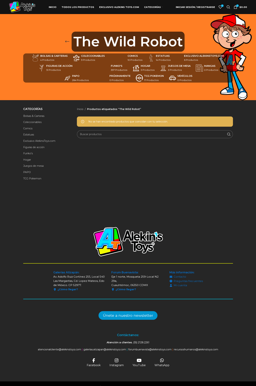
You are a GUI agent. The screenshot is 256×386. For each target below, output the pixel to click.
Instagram (116, 365)
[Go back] (67, 41)
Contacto (180, 276)
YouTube (139, 365)
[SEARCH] (229, 134)
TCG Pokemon (32, 178)
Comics (27, 128)
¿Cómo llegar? (68, 289)
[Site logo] (22, 6)
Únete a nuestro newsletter (128, 315)
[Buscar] (228, 7)
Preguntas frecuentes (188, 281)
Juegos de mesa (33, 165)
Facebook (94, 365)
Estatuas (28, 134)
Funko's (28, 153)
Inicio (80, 109)
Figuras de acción (34, 147)
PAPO (27, 172)
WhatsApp (161, 365)
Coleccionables (32, 122)
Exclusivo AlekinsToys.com (39, 140)
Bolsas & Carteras (33, 116)
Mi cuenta (180, 285)
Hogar (27, 159)
